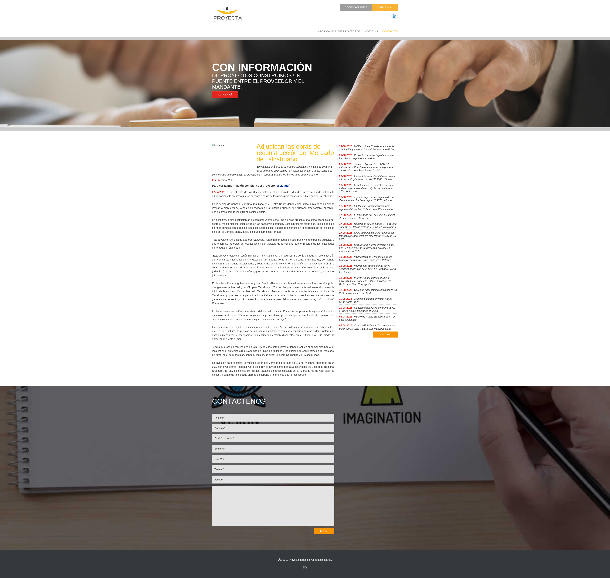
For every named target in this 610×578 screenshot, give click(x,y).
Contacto (390, 31)
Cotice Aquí (385, 7)
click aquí (282, 185)
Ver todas (386, 334)
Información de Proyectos (339, 31)
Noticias (371, 31)
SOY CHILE (229, 180)
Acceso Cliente (356, 7)
